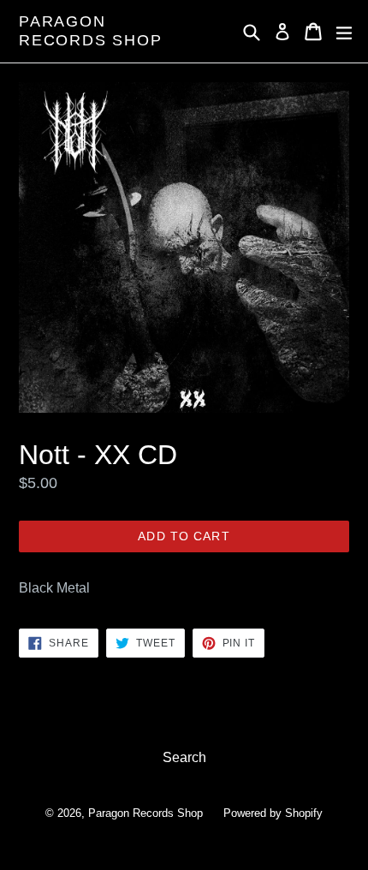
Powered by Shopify (273, 813)
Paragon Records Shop (91, 31)
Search (184, 757)
